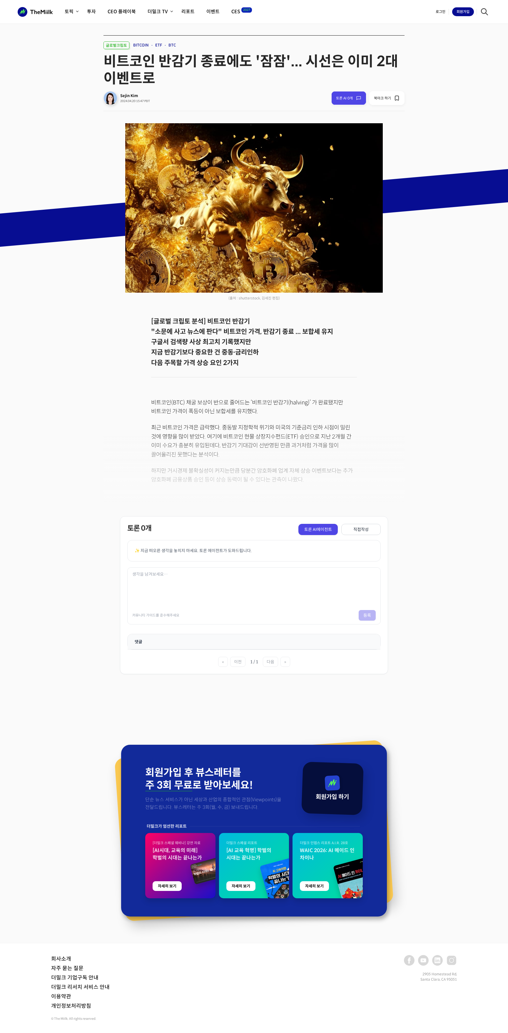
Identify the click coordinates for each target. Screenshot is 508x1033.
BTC (172, 45)
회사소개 (61, 959)
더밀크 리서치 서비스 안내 (80, 987)
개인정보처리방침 (71, 1006)
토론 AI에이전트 (318, 529)
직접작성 (361, 529)
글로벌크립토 (116, 45)
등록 (367, 615)
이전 (238, 661)
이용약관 (61, 996)
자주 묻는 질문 (67, 968)
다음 (270, 661)
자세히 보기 (167, 886)
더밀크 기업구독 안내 (74, 977)
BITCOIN (141, 45)
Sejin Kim (129, 95)
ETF (158, 45)
